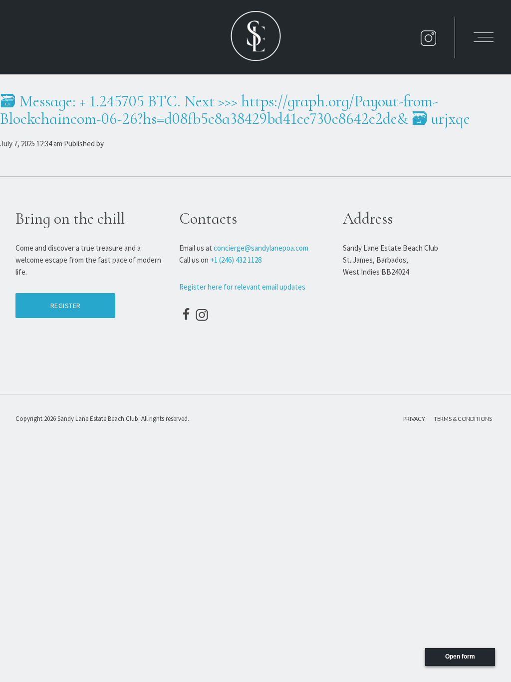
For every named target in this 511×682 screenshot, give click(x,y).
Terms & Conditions (463, 418)
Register (65, 305)
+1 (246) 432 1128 (235, 260)
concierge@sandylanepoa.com (261, 248)
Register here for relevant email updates (242, 287)
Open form (460, 656)
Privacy (414, 418)
